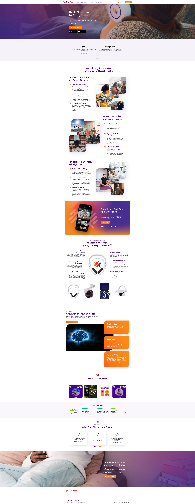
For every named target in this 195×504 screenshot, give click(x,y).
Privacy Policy (68, 502)
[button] (95, 58)
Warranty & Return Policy (82, 502)
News (101, 2)
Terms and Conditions (74, 502)
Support (97, 2)
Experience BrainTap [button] (83, 2)
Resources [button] (91, 2)
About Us (77, 2)
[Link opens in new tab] (76, 391)
